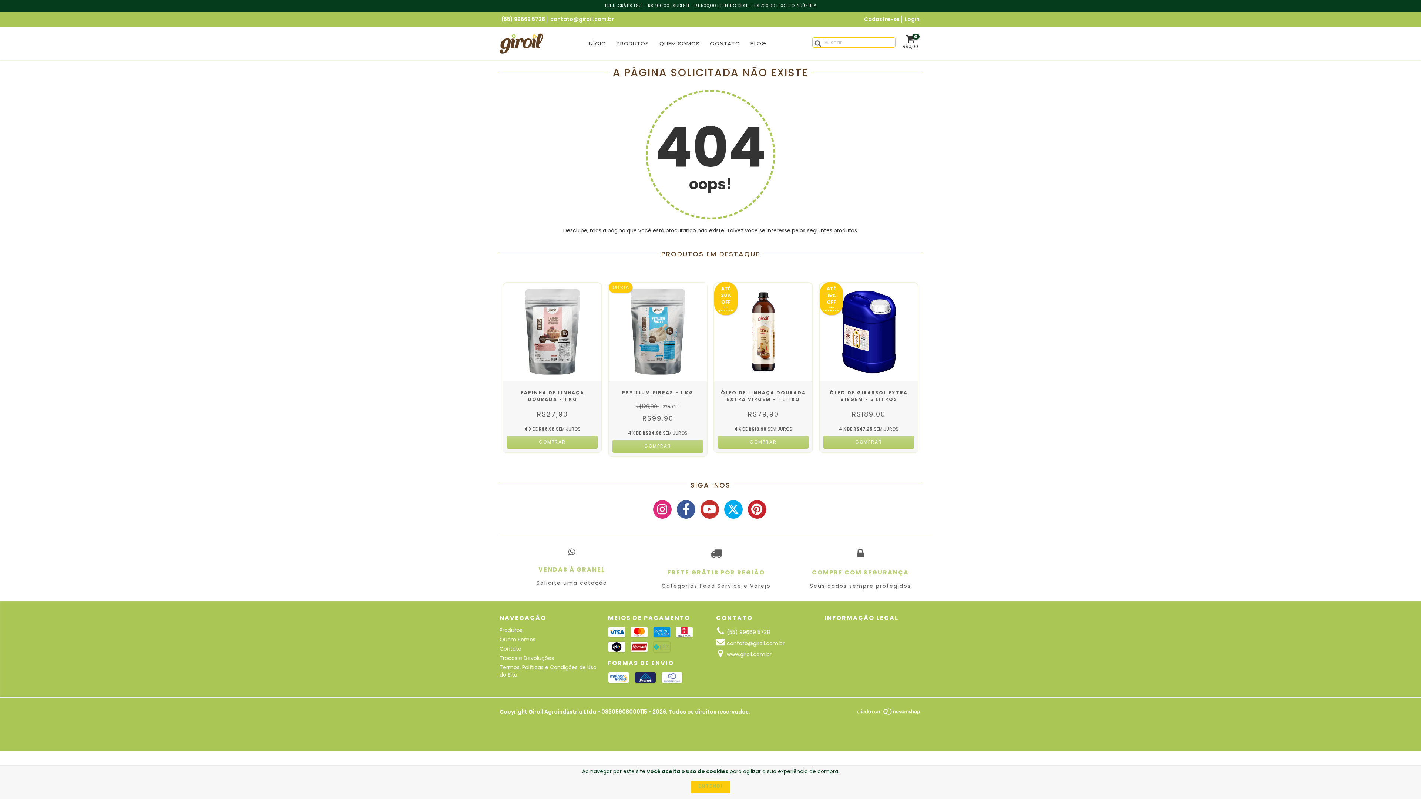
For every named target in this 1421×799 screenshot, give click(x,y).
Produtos (633, 43)
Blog (758, 43)
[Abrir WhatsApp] (1402, 780)
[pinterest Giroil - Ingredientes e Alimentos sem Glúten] (757, 509)
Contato (725, 43)
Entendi (710, 786)
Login (912, 19)
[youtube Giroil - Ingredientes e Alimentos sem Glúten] (710, 509)
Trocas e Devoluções (527, 658)
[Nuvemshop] (889, 713)
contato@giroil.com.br (582, 19)
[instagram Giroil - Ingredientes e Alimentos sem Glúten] (662, 509)
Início (597, 43)
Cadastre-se (882, 19)
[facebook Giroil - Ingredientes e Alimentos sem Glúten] (686, 509)
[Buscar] (815, 42)
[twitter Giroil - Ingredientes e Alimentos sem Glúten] (733, 509)
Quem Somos (679, 43)
